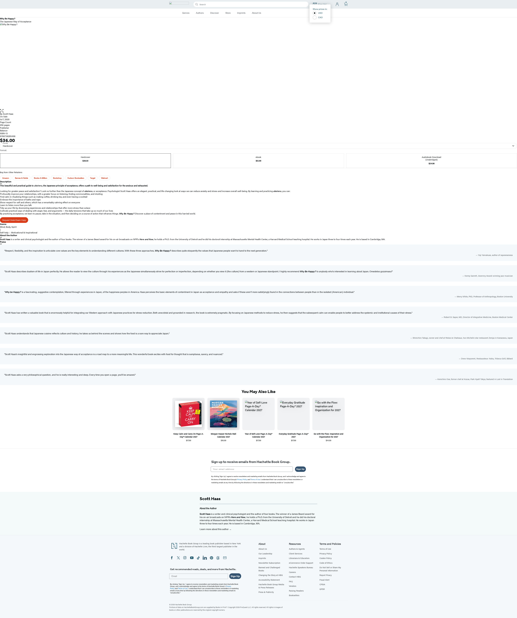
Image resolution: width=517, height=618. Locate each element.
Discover (214, 12)
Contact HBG (295, 576)
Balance (3, 130)
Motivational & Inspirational (24, 232)
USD (320, 12)
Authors (200, 12)
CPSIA (322, 584)
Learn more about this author (214, 529)
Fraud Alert (324, 579)
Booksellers (294, 595)
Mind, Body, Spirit (8, 226)
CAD (320, 17)
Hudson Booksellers (75, 178)
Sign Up (300, 469)
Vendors (292, 585)
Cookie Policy (325, 558)
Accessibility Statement (269, 579)
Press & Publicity (266, 592)
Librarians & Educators (299, 558)
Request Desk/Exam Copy (14, 220)
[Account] (337, 4)
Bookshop (57, 178)
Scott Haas (8, 113)
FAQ (291, 581)
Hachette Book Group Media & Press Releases (271, 586)
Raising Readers (296, 590)
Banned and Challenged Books (269, 569)
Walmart (104, 178)
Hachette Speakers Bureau (301, 567)
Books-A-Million (40, 178)
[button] (258, 111)
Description (5, 181)
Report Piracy (325, 575)
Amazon (5, 178)
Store (228, 12)
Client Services (295, 553)
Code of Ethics (325, 562)
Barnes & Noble (21, 178)
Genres (185, 12)
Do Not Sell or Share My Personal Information (330, 569)
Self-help (4, 232)
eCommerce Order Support (301, 562)
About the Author (8, 235)
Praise (3, 242)
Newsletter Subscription (269, 562)
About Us (256, 12)
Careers (292, 572)
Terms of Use (325, 548)
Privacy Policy (325, 553)
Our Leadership (265, 553)
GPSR (322, 589)
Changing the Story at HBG (270, 575)
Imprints (241, 12)
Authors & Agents (297, 548)
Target (92, 178)
